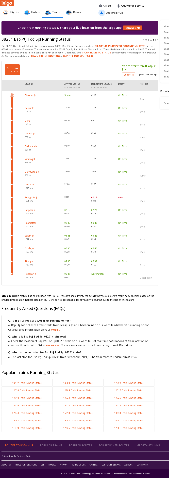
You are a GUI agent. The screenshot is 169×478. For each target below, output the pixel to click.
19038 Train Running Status (129, 413)
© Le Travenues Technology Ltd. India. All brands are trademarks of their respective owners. (105, 474)
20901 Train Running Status (129, 420)
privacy (64, 464)
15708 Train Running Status (78, 420)
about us (6, 464)
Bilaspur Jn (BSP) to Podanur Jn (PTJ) (120, 46)
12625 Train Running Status (78, 427)
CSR (43, 464)
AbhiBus (128, 464)
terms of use (79, 464)
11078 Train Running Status (27, 427)
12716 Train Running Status (27, 405)
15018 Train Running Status (78, 413)
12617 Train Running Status (129, 390)
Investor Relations (26, 464)
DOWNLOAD (133, 28)
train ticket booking (45, 56)
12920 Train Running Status (78, 397)
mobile (55, 329)
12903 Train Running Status (27, 420)
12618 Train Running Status (27, 397)
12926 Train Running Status (129, 397)
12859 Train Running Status (129, 382)
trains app (53, 345)
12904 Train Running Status (78, 390)
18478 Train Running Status (78, 405)
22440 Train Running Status (27, 413)
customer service (111, 464)
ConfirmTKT (143, 464)
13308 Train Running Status (78, 382)
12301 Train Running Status (129, 427)
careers (93, 464)
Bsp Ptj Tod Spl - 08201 (77, 56)
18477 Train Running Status (27, 382)
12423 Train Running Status (129, 405)
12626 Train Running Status (27, 390)
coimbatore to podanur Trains (16, 456)
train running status (96, 52)
